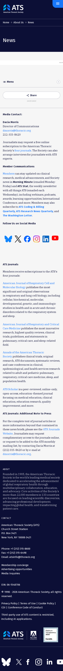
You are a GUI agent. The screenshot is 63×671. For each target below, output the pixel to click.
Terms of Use (28, 603)
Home (6, 22)
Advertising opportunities (16, 569)
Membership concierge (15, 565)
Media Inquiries (10, 573)
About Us (18, 22)
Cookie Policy (46, 603)
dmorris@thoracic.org (17, 130)
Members (9, 173)
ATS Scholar (10, 389)
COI (3, 607)
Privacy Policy (9, 603)
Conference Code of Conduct (25, 607)
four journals (23, 150)
